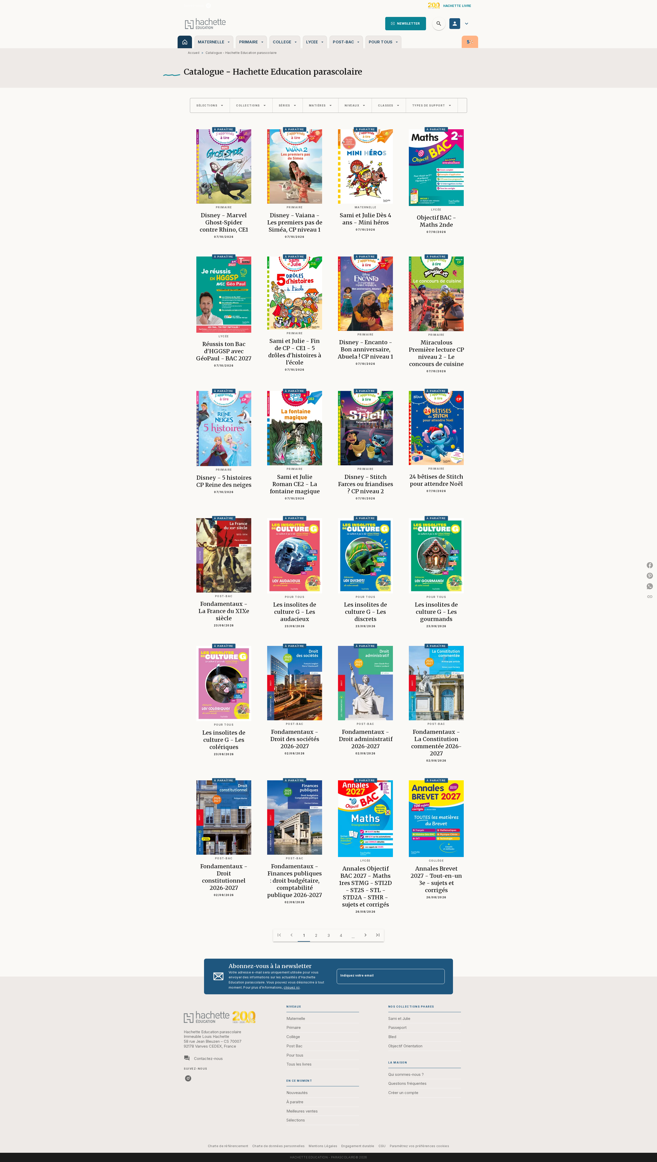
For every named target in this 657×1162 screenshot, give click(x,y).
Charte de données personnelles (278, 1146)
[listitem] (208, 5)
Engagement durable (357, 1146)
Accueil (193, 53)
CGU (382, 1146)
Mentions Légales (323, 1146)
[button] (405, 23)
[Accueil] (205, 23)
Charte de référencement (228, 1146)
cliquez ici (291, 987)
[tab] (185, 42)
